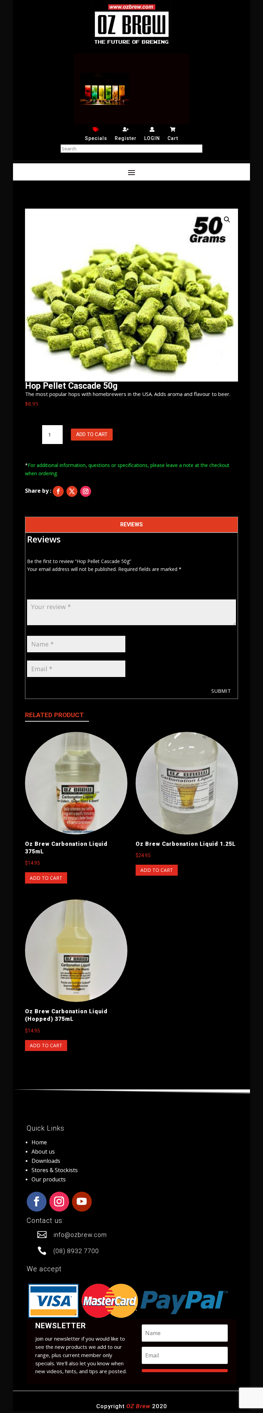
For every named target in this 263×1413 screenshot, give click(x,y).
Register (126, 138)
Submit (221, 690)
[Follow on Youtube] (82, 1202)
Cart (172, 138)
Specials (96, 138)
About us (43, 1151)
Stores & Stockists (55, 1170)
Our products (49, 1179)
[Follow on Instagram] (85, 491)
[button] (227, 219)
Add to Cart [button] (46, 878)
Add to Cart (92, 434)
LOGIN (152, 138)
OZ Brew (138, 1406)
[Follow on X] (71, 491)
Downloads (46, 1161)
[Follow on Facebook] (58, 491)
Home (39, 1142)
